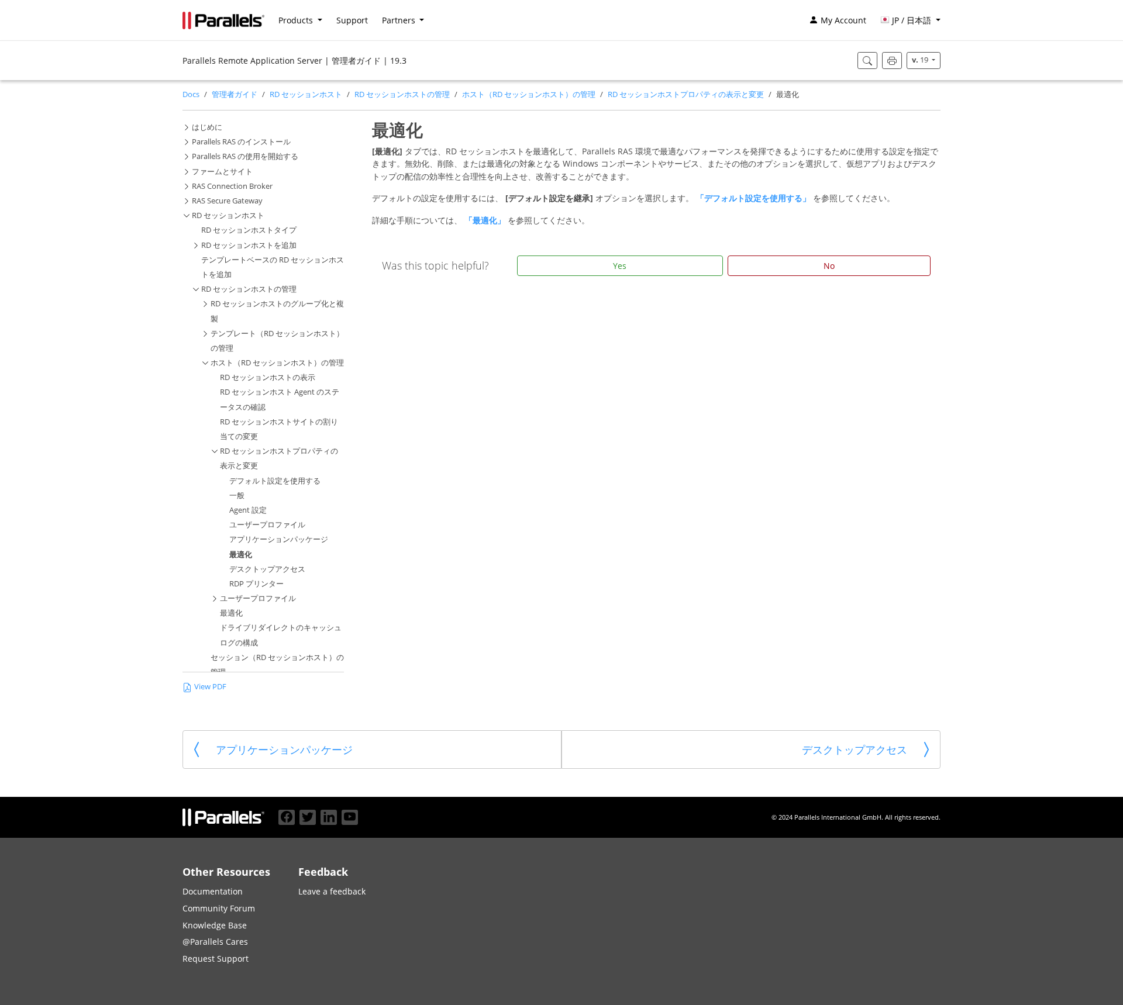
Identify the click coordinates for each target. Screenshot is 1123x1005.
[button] (910, 20)
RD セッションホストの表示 (267, 377)
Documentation (212, 891)
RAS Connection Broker (232, 186)
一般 (236, 495)
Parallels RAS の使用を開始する (245, 156)
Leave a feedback (332, 891)
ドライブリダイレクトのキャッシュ (281, 628)
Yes (619, 265)
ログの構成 (239, 643)
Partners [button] (400, 20)
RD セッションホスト (306, 94)
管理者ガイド (234, 94)
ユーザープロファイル (267, 525)
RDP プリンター (256, 584)
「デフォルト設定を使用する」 (754, 197)
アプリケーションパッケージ (278, 539)
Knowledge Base (214, 925)
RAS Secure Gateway (227, 201)
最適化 (240, 555)
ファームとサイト (222, 172)
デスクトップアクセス (267, 569)
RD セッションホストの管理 (402, 94)
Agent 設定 (248, 510)
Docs (190, 94)
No (829, 265)
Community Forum (218, 908)
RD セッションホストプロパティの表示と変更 (686, 94)
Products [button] (296, 20)
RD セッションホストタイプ (249, 230)
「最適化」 (486, 220)
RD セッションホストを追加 (249, 245)
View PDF (210, 687)
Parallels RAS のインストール (241, 142)
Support (352, 20)
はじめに (207, 127)
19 (921, 60)
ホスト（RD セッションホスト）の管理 (528, 94)
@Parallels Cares (215, 941)
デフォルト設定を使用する (275, 481)
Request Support (215, 958)
